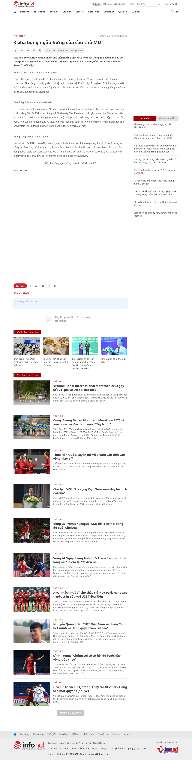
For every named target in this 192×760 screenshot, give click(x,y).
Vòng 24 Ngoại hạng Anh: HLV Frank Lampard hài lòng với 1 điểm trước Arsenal (89, 560)
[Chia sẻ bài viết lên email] (28, 50)
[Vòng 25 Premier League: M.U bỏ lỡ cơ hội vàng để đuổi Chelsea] (32, 530)
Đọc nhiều (145, 118)
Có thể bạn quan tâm (28, 332)
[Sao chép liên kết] (34, 50)
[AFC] (32, 599)
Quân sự (122, 11)
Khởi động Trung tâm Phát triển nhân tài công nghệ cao (26, 362)
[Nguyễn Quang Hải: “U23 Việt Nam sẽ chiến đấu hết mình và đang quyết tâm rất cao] (32, 631)
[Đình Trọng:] (32, 662)
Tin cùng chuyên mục (28, 375)
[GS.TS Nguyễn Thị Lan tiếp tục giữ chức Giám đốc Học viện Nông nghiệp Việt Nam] (85, 346)
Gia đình (67, 11)
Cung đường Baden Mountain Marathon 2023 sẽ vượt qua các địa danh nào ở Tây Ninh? (88, 422)
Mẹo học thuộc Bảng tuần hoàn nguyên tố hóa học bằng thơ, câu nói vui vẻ (155, 161)
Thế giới (54, 11)
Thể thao (19, 36)
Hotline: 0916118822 (125, 4)
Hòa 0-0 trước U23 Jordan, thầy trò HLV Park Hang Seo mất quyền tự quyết (90, 689)
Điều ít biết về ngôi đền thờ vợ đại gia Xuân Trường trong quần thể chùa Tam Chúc (155, 193)
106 (142, 173)
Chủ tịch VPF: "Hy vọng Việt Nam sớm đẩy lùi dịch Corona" (90, 491)
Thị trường (39, 11)
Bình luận (20, 286)
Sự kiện (136, 11)
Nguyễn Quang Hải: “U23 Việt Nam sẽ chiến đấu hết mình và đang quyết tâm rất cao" (88, 626)
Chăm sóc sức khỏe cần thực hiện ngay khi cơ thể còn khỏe (55, 362)
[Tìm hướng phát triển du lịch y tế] (114, 346)
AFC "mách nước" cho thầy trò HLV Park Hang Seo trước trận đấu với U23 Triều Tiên (90, 594)
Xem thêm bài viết (70, 713)
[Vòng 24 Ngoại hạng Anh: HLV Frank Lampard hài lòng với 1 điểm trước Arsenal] (32, 565)
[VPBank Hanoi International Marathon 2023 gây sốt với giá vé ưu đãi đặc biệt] (32, 392)
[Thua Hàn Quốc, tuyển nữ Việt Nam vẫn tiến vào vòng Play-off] (32, 461)
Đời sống (24, 11)
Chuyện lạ (109, 11)
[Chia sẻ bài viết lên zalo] (22, 50)
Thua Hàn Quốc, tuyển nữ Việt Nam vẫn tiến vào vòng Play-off (89, 457)
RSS (176, 11)
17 (170, 138)
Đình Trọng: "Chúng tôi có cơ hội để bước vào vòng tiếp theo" (87, 658)
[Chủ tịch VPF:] (32, 496)
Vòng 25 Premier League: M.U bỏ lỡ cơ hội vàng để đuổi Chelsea (88, 526)
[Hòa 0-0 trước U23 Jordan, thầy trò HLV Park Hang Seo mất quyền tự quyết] (32, 694)
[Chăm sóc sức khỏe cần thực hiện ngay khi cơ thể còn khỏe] (56, 346)
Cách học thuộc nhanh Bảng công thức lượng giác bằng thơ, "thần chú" (153, 136)
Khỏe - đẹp (93, 11)
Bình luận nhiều (167, 118)
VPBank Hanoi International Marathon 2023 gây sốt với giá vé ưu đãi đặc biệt (88, 388)
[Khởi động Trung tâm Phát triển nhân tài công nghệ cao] (27, 346)
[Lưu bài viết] (40, 50)
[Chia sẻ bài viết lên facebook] (16, 50)
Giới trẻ (80, 11)
